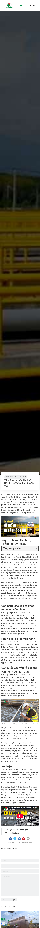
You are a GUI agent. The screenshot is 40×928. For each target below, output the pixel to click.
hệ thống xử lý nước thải (29, 554)
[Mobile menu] (21, 5)
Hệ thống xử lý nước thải (16, 477)
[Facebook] (10, 838)
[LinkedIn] (19, 838)
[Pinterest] (23, 838)
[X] (14, 838)
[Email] (28, 838)
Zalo (17, 832)
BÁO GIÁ (32, 5)
